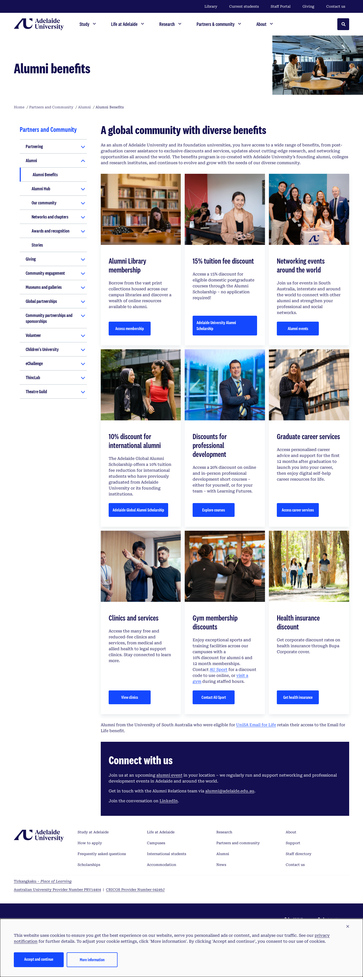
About (291, 832)
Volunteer (33, 335)
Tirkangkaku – (43, 881)
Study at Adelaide (93, 832)
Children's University (42, 349)
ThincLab (33, 377)
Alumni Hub (41, 188)
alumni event (169, 775)
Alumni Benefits (45, 174)
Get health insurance (298, 697)
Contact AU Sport (214, 697)
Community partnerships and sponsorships (49, 318)
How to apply (90, 843)
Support (293, 843)
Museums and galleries (44, 287)
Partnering (34, 146)
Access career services (298, 510)
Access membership (129, 328)
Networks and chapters (50, 217)
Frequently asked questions (102, 854)
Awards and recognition (50, 231)
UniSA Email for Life (256, 725)
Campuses (156, 843)
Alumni (31, 160)
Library (210, 6)
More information (92, 959)
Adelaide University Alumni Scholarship (216, 325)
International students (166, 854)
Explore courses (213, 510)
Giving (308, 6)
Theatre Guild (36, 391)
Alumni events (298, 328)
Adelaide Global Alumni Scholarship (138, 510)
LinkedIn (169, 801)
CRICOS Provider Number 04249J (135, 890)
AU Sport (218, 669)
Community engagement (45, 273)
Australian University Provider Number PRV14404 (57, 890)
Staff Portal (281, 6)
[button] (347, 927)
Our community (44, 202)
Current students (244, 6)
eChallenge (34, 363)
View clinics (129, 697)
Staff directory (298, 854)
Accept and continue (38, 959)
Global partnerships (41, 301)
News (221, 865)
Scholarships (89, 865)
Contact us (335, 6)
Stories (37, 245)
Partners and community (238, 843)
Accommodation (161, 865)
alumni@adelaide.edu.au (229, 791)
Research (224, 832)
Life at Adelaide (161, 832)
